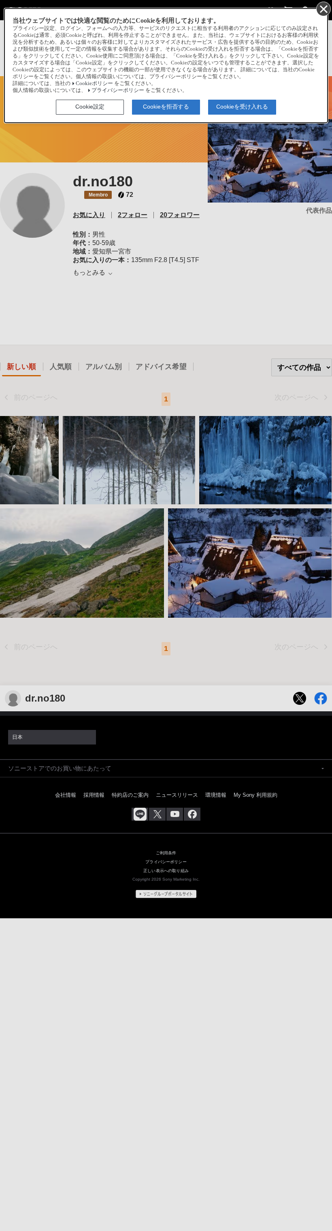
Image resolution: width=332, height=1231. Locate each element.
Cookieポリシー (94, 83)
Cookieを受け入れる (242, 106)
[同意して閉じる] (323, 8)
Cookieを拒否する (166, 106)
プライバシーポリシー (118, 90)
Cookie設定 (89, 106)
